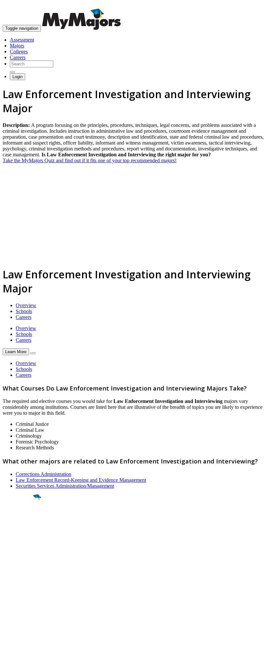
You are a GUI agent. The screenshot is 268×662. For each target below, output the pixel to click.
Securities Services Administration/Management (65, 486)
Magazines (14, 603)
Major (18, 519)
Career (19, 547)
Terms (9, 653)
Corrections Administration (43, 474)
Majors (17, 45)
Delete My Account (23, 609)
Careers (17, 57)
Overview (26, 305)
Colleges (19, 51)
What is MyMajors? (23, 585)
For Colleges (16, 597)
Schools (24, 311)
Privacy (27, 653)
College (20, 533)
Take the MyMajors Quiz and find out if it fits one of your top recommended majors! (89, 160)
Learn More (15, 351)
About (11, 572)
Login (17, 76)
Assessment (22, 40)
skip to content (252, 5)
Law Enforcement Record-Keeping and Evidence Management (81, 480)
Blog (8, 615)
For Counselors (18, 591)
